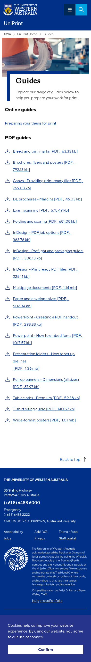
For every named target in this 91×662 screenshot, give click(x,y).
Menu (69, 9)
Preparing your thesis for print (30, 123)
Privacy (39, 538)
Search (81, 9)
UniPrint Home (27, 34)
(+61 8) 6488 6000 (22, 502)
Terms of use (68, 532)
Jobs (7, 538)
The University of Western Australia (36, 480)
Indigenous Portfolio (47, 601)
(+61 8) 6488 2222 (17, 514)
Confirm (45, 649)
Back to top (70, 459)
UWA (7, 34)
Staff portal (67, 538)
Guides (48, 34)
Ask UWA (40, 532)
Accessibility (13, 532)
